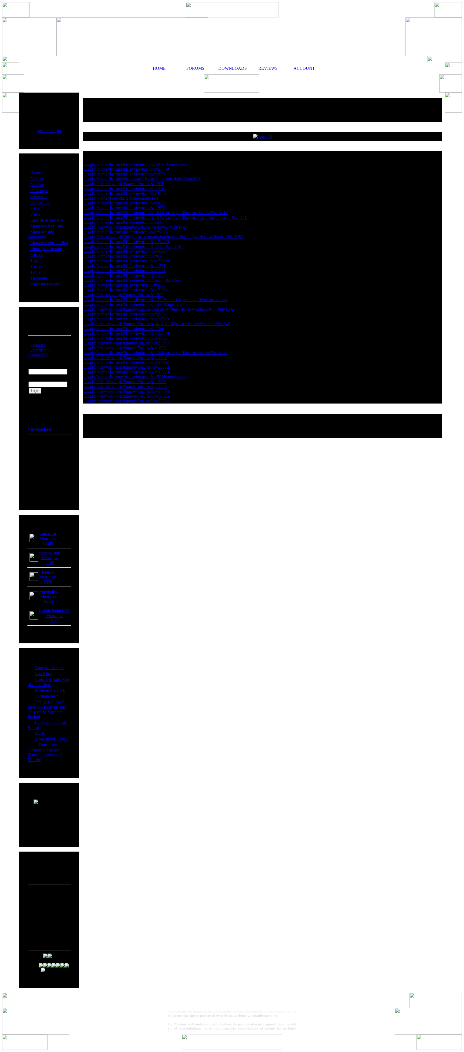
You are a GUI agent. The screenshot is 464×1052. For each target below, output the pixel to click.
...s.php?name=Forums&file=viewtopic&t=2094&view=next (135, 164)
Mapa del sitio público (49, 242)
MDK (40, 733)
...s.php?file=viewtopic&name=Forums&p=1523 (125, 386)
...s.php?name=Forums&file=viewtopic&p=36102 (126, 261)
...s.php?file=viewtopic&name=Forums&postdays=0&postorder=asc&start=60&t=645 (157, 323)
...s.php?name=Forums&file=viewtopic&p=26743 (126, 319)
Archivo (37, 184)
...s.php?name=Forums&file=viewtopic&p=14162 (126, 362)
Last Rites (43, 673)
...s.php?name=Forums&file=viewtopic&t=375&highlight (133, 304)
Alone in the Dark (49, 690)
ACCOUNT (304, 68)
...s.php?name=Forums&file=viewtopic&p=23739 (126, 169)
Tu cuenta (38, 278)
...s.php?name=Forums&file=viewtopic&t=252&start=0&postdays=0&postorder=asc (156, 299)
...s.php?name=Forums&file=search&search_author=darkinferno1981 (143, 179)
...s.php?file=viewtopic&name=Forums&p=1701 (125, 357)
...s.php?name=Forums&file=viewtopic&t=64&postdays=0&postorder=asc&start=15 (156, 212)
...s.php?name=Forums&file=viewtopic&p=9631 (125, 193)
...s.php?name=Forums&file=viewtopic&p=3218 (125, 290)
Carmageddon (47, 696)
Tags (34, 260)
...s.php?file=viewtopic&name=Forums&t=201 (124, 183)
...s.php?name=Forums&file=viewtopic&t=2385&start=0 (132, 280)
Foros (35, 214)
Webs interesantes (45, 284)
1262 (48, 601)
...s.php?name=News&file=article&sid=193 (121, 198)
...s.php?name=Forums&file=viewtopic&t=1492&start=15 (133, 246)
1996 (48, 582)
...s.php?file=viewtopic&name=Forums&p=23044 (126, 343)
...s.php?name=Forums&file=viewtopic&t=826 (124, 256)
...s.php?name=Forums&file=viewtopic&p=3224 (125, 275)
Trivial (35, 272)
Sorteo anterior (49, 130)
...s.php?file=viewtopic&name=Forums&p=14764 (126, 391)
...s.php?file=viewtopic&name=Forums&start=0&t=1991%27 (136, 227)
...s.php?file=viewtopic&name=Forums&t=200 (124, 294)
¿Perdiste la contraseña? (39, 352)
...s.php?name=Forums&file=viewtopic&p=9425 (125, 232)
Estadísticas (40, 202)
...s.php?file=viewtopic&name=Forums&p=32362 (126, 367)
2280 (49, 562)
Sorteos (36, 254)
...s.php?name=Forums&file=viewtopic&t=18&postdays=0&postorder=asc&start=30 (156, 352)
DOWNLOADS (231, 68)
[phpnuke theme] (232, 1048)
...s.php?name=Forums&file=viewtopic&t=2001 (125, 174)
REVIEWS (268, 68)
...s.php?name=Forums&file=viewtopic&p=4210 (125, 251)
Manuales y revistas (47, 226)
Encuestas (38, 196)
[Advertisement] (262, 110)
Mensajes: (47, 538)
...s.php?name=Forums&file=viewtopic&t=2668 (125, 203)
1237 (54, 620)
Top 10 (36, 266)
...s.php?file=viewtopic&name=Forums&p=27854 (126, 401)
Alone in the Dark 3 (51, 739)
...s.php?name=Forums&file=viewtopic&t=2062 (125, 208)
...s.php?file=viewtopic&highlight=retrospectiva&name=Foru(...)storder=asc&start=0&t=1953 (163, 236)
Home (35, 173)
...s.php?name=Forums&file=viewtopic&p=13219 (126, 372)
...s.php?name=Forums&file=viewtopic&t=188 (124, 328)
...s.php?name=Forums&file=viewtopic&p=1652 (125, 338)
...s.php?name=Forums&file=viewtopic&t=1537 (125, 265)
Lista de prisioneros (46, 220)
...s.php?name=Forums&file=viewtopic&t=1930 (125, 188)
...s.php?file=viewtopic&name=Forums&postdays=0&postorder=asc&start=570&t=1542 (159, 309)
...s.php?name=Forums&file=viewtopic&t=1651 (125, 270)
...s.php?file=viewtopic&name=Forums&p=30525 (126, 396)
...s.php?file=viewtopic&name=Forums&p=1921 (125, 348)
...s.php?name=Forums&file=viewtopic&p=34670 (126, 241)
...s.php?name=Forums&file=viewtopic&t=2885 (125, 285)
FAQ (34, 208)
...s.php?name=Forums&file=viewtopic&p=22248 (126, 333)
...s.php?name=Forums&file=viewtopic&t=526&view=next (134, 377)
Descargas (39, 190)
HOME (159, 68)
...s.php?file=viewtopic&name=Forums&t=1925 (125, 381)
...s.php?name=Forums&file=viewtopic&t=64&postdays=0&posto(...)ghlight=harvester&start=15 (166, 217)
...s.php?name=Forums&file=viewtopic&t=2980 (125, 314)
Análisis (37, 179)
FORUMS (195, 68)
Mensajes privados (46, 248)
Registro (38, 345)
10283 (47, 543)
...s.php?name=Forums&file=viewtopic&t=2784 (125, 222)
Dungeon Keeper (49, 667)
